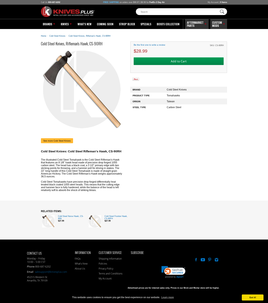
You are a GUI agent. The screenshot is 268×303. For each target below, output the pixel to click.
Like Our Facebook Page (196, 259)
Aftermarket (195, 24)
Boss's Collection (168, 24)
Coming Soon (105, 24)
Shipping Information (110, 258)
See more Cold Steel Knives (57, 140)
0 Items (223, 2)
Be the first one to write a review (149, 45)
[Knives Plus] (68, 16)
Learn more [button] (167, 297)
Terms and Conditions (110, 273)
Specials (146, 24)
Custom (217, 24)
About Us (80, 268)
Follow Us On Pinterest (209, 259)
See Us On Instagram (216, 259)
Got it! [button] (252, 297)
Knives (65, 24)
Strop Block (127, 24)
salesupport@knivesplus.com (51, 272)
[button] (173, 272)
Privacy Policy (106, 268)
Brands (47, 24)
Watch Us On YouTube (202, 259)
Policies (103, 263)
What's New (85, 24)
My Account (213, 2)
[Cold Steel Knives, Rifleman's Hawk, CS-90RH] (82, 127)
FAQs (77, 258)
